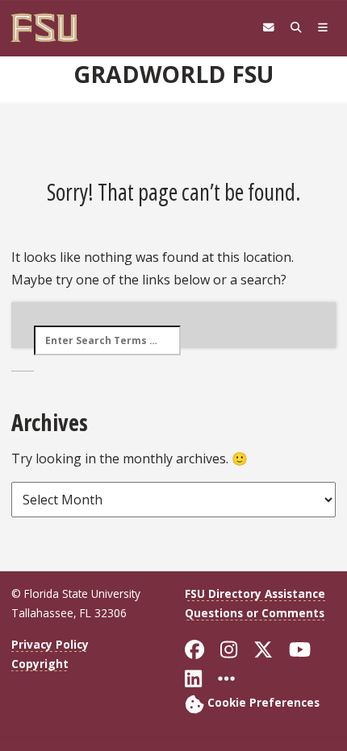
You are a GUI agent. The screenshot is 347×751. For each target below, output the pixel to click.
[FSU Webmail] (268, 27)
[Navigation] (323, 27)
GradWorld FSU (173, 74)
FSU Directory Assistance (255, 593)
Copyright (40, 663)
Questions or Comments (254, 612)
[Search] (296, 27)
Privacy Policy (50, 644)
